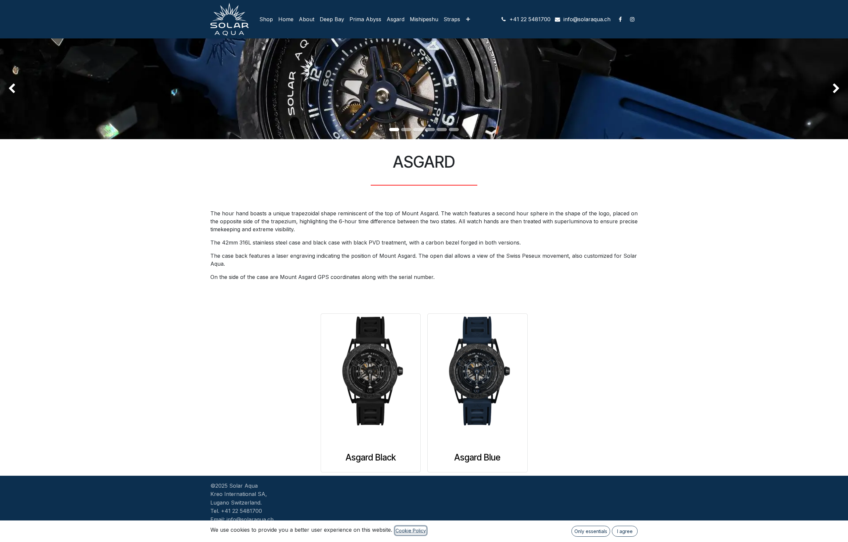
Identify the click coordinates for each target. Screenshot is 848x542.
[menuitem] (266, 19)
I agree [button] (625, 531)
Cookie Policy (411, 530)
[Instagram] (632, 19)
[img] (34, 88)
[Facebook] (620, 19)
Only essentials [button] (590, 531)
